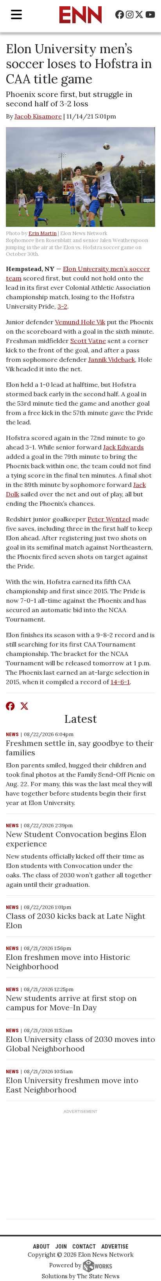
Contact (84, 1246)
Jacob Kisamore (38, 116)
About (41, 1246)
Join (61, 1246)
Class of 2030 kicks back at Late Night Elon (75, 920)
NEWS (12, 734)
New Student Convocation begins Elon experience (76, 838)
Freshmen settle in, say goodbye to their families (80, 747)
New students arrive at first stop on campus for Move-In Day (71, 1002)
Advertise (115, 1246)
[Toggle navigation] (16, 14)
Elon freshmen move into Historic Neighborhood (68, 961)
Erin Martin (43, 233)
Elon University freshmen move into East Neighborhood (72, 1084)
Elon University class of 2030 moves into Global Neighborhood (80, 1043)
